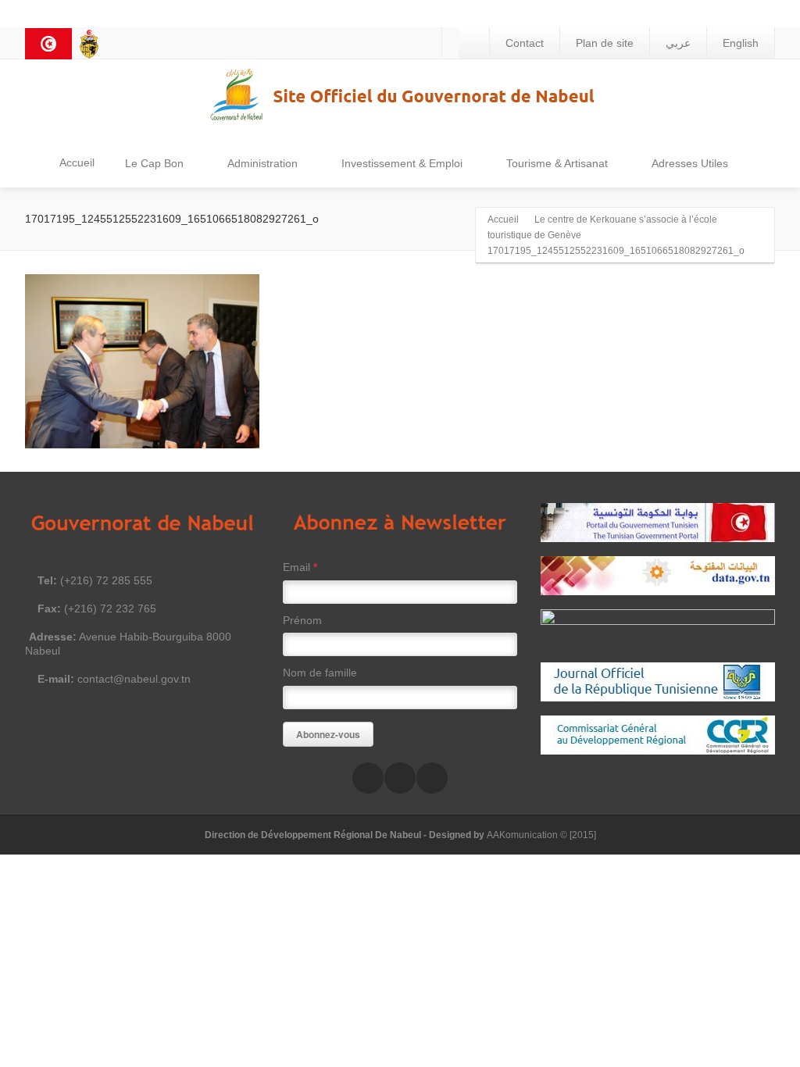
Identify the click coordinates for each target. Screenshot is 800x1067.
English (741, 43)
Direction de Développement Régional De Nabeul (313, 835)
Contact (524, 43)
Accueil (77, 162)
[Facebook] (368, 778)
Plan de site (605, 43)
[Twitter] (400, 778)
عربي (678, 43)
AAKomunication (522, 835)
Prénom (302, 620)
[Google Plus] (432, 778)
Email (300, 567)
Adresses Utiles (690, 163)
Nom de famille (320, 672)
